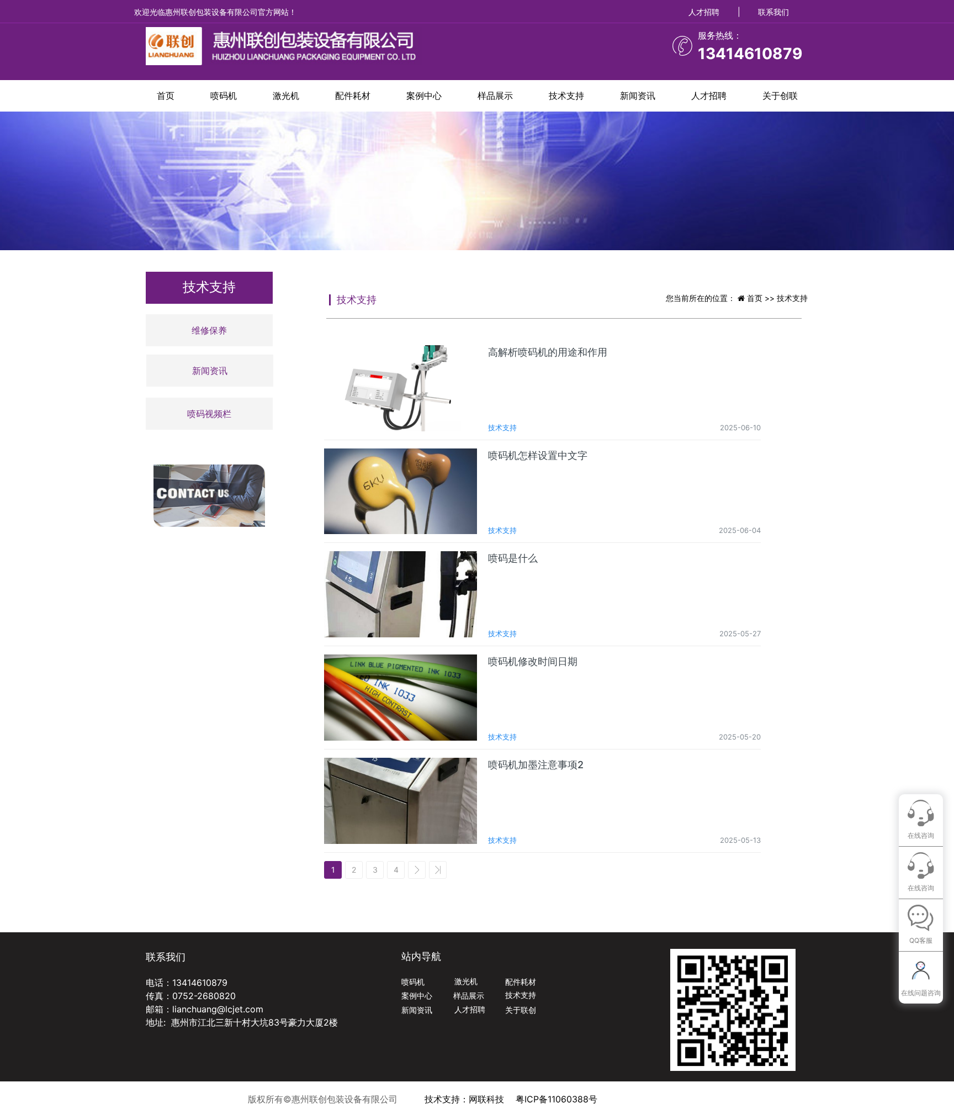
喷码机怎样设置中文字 (537, 455)
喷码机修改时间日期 (532, 661)
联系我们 (773, 12)
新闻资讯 (637, 95)
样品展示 (495, 95)
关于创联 (780, 95)
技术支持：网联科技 (464, 1099)
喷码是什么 (513, 558)
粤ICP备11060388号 (556, 1099)
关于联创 (520, 1010)
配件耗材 (352, 95)
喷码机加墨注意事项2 (536, 764)
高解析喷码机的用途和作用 (547, 352)
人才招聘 (703, 12)
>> (438, 870)
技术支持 (566, 95)
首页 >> (762, 298)
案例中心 (424, 95)
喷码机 (223, 95)
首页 (165, 95)
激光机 (286, 95)
